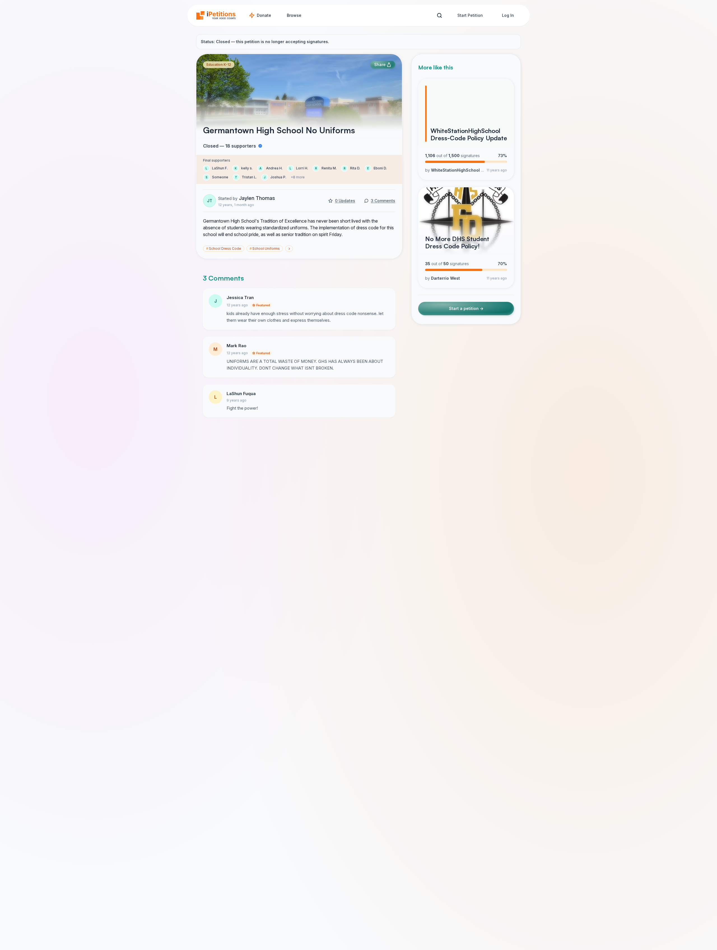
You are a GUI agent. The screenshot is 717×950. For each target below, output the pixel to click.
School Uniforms (265, 248)
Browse (294, 15)
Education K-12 (218, 64)
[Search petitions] (439, 15)
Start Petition (470, 15)
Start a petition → (466, 308)
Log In (508, 15)
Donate (264, 15)
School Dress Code (223, 248)
